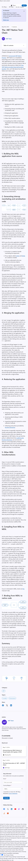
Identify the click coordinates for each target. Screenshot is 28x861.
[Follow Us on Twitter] (8, 809)
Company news (3, 851)
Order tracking (7, 831)
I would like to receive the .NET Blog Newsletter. (11, 792)
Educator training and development (8, 838)
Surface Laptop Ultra (18, 824)
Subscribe (6, 798)
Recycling (4, 860)
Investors (19, 851)
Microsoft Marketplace (13, 848)
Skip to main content (5, 1)
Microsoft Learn (3, 846)
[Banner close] (24, 11)
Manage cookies (7, 858)
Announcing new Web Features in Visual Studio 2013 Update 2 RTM (12, 751)
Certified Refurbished (16, 831)
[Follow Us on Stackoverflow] (4, 814)
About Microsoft (19, 850)
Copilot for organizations (15, 826)
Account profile (3, 829)
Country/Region (7, 785)
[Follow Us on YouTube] (15, 809)
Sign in (24, 5)
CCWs (17, 256)
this (23, 589)
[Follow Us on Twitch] (19, 809)
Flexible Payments (11, 832)
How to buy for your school (18, 836)
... (23, 7)
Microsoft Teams (18, 843)
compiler (5, 698)
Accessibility (9, 853)
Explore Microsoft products (12, 827)
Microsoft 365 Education (6, 836)
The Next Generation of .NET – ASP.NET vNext (14, 764)
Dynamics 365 (18, 841)
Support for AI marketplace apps (15, 846)
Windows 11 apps (23, 827)
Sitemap (14, 856)
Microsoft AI (3, 841)
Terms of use (15, 858)
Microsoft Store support (21, 829)
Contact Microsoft (20, 856)
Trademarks (20, 858)
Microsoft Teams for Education (17, 834)
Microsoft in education (21, 832)
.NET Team (9, 39)
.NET (4, 691)
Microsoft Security (10, 841)
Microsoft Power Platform (8, 843)
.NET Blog (11, 7)
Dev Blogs (4, 7)
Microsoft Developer (21, 844)
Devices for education (5, 834)
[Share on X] (7, 705)
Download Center (11, 829)
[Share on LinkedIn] (11, 705)
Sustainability (15, 853)
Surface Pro (2, 824)
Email (4, 778)
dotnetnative (12, 698)
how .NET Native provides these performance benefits (13, 67)
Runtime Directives (10, 427)
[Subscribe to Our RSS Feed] (8, 814)
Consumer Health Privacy (6, 856)
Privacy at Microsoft (12, 851)
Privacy (2, 858)
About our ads (10, 860)
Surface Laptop (9, 824)
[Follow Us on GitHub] (23, 809)
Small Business (9, 844)
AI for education (8, 839)
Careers (13, 850)
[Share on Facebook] (3, 705)
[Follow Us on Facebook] (4, 809)
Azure (14, 844)
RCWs (23, 256)
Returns (2, 831)
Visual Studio (8, 850)
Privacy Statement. (13, 793)
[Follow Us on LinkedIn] (12, 809)
